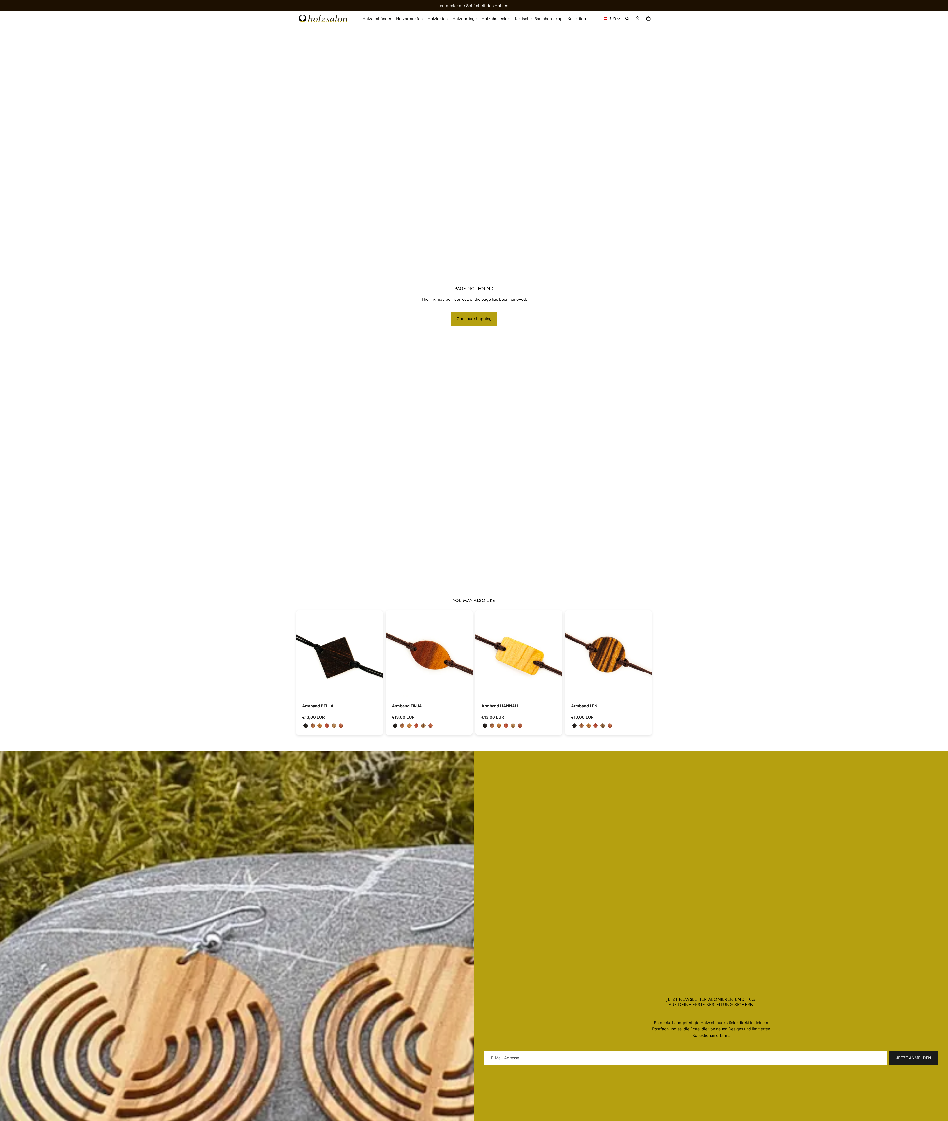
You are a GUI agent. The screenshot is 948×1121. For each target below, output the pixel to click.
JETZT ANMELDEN (913, 1057)
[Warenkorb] (648, 18)
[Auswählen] (375, 689)
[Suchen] (627, 18)
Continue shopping (474, 318)
